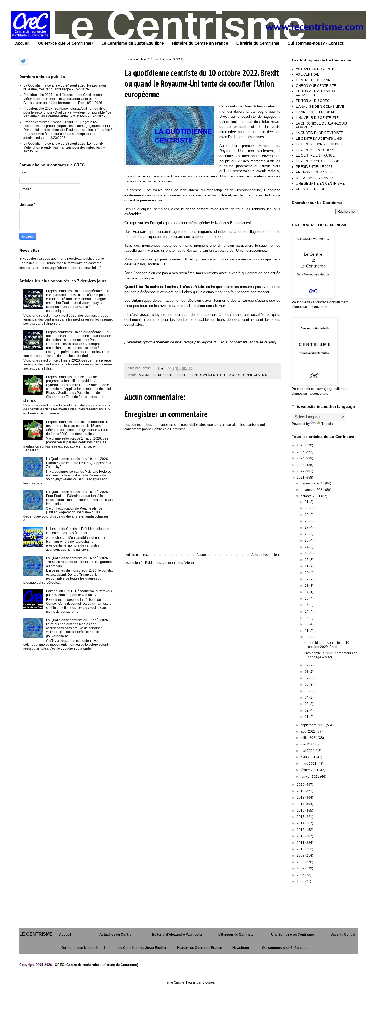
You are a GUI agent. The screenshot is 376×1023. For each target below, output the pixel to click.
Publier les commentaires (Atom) (169, 563)
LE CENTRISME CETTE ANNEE (320, 161)
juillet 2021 (309, 738)
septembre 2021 (313, 725)
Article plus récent (139, 555)
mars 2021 (309, 764)
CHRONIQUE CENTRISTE (316, 86)
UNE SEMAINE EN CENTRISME (320, 183)
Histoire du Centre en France (200, 43)
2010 (301, 849)
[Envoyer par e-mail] (169, 368)
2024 (301, 458)
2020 (301, 785)
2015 (301, 817)
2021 (301, 478)
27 (307, 527)
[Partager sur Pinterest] (190, 368)
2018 (301, 797)
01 (307, 717)
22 (307, 560)
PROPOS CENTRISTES (314, 172)
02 (307, 710)
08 (307, 672)
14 (307, 611)
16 (307, 599)
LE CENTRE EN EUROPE (315, 150)
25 (307, 540)
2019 (301, 791)
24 (307, 547)
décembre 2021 (313, 483)
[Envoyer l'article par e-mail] (160, 368)
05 (307, 691)
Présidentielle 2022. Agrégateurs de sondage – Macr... (331, 655)
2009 (301, 855)
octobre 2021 (311, 496)
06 (307, 685)
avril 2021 (308, 757)
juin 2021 (308, 744)
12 (307, 624)
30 (307, 508)
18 (307, 586)
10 (307, 637)
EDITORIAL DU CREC (312, 101)
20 (307, 573)
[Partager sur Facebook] (185, 368)
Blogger (208, 982)
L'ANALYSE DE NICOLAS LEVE (320, 107)
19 (307, 579)
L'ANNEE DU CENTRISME (316, 112)
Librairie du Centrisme (257, 43)
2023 (301, 465)
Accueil (22, 43)
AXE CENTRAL (307, 74)
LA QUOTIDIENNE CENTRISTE (249, 374)
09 (307, 665)
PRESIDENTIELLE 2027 (314, 167)
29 (307, 515)
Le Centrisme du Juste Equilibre (133, 43)
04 (307, 697)
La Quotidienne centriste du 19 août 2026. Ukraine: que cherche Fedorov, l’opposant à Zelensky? (78, 463)
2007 (301, 868)
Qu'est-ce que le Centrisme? (65, 43)
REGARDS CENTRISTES (315, 178)
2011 (301, 843)
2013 (301, 830)
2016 (301, 810)
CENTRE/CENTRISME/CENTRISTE (201, 374)
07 (307, 678)
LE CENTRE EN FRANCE (315, 155)
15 (307, 605)
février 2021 (310, 770)
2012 (301, 836)
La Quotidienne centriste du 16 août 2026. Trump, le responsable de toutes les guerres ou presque (79, 562)
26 (307, 534)
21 (307, 566)
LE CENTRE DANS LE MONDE (319, 144)
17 (307, 592)
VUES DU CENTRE (310, 189)
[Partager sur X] (180, 368)
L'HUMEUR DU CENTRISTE (317, 118)
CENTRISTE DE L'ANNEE (315, 80)
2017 (301, 804)
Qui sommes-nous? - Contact (316, 43)
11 (307, 631)
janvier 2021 (310, 777)
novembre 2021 (313, 490)
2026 (301, 445)
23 (307, 553)
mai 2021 (308, 751)
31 (307, 502)
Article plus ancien (265, 555)
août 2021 (309, 731)
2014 (301, 823)
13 (307, 618)
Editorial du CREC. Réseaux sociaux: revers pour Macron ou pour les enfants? (79, 593)
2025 (301, 452)
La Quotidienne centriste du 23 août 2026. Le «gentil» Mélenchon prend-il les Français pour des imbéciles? (63, 145)
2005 (301, 881)
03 (307, 704)
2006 (301, 875)
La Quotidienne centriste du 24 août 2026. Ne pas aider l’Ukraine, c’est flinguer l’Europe (64, 87)
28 (307, 521)
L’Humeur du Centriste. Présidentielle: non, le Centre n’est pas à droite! (78, 531)
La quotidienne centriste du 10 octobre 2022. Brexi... (326, 644)
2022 (301, 471)
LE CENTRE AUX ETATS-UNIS (319, 139)
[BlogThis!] (175, 368)
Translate (328, 424)
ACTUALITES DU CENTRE (157, 374)
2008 (301, 862)
